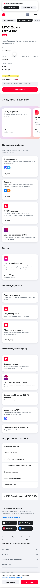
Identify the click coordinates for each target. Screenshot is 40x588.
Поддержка (15, 537)
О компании (5, 537)
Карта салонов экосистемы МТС (18, 540)
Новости (31, 537)
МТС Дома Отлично (25, 20)
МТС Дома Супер (8, 20)
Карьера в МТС (6, 543)
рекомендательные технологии (12, 577)
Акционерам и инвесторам (21, 543)
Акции (4, 540)
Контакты (24, 537)
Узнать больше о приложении (11, 517)
